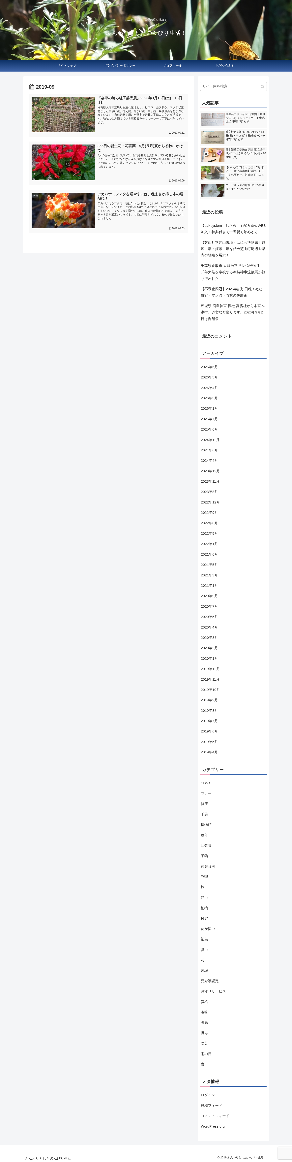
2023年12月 (210, 471)
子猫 (204, 856)
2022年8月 (209, 523)
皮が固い (208, 929)
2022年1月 (209, 544)
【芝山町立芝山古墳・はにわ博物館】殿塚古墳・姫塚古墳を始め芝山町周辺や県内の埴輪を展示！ (233, 249)
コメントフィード (215, 1116)
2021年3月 (209, 575)
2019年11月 (210, 679)
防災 (204, 1043)
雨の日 (206, 1054)
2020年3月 (209, 638)
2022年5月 (209, 533)
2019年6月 (209, 731)
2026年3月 (209, 398)
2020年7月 (209, 606)
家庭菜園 (208, 866)
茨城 (204, 971)
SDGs (205, 783)
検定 (204, 918)
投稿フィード (211, 1106)
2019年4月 (209, 752)
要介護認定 (210, 981)
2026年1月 (209, 408)
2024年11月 (210, 440)
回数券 (206, 846)
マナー (206, 793)
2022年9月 (209, 513)
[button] (263, 87)
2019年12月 (210, 669)
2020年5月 (209, 617)
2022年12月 (210, 502)
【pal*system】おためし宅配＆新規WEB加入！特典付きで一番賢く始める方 (233, 229)
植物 (204, 908)
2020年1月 (209, 659)
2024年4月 (209, 461)
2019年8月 (209, 711)
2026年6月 (209, 367)
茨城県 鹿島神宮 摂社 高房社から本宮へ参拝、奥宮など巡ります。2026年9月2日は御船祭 (233, 312)
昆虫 (204, 898)
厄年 (204, 835)
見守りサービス (213, 991)
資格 (204, 1002)
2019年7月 (209, 721)
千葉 (204, 814)
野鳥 (204, 1023)
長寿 (204, 1033)
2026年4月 (209, 388)
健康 (204, 804)
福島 (204, 939)
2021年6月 (209, 554)
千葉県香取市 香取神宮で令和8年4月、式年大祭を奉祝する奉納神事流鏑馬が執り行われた (233, 272)
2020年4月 (209, 627)
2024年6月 (209, 450)
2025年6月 (209, 429)
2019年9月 (209, 700)
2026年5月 (209, 377)
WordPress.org (213, 1126)
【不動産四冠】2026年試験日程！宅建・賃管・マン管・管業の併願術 (233, 292)
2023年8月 (209, 492)
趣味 (204, 1012)
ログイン (208, 1095)
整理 (204, 877)
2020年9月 (209, 596)
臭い (204, 950)
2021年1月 (209, 586)
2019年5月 (209, 742)
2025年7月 (209, 419)
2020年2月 (209, 648)
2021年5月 (209, 565)
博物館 (206, 825)
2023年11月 (210, 481)
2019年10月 (210, 690)
